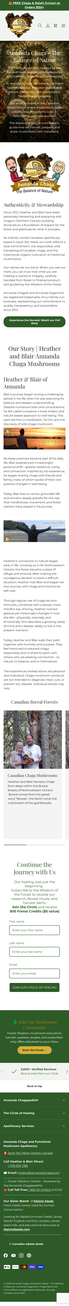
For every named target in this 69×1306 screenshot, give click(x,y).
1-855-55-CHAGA (39, 1189)
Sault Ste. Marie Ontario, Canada (30, 1153)
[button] (55, 26)
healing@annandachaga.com (39, 1173)
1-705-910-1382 (18, 1165)
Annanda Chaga (20, 1283)
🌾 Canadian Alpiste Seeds (25, 1244)
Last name (16, 943)
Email (13, 964)
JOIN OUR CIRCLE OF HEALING (35, 987)
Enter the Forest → (34, 1050)
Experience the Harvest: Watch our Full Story (34, 322)
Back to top (34, 1086)
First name (16, 921)
